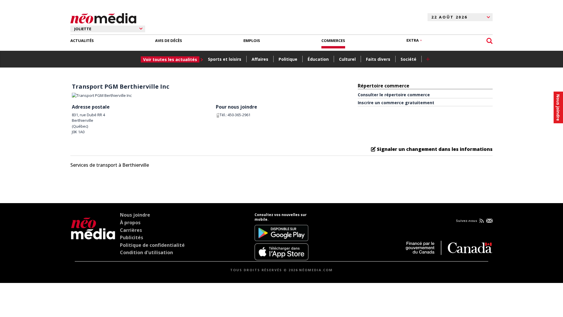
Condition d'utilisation (146, 252)
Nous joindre (135, 215)
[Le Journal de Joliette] (93, 236)
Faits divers (378, 59)
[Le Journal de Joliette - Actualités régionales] (103, 17)
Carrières (131, 230)
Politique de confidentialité (152, 245)
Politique (288, 59)
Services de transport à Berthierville (109, 165)
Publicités (131, 237)
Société (408, 59)
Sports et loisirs (224, 59)
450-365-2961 (239, 114)
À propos (130, 222)
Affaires (260, 59)
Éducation (318, 59)
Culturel (347, 59)
